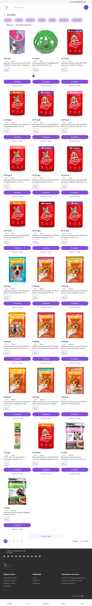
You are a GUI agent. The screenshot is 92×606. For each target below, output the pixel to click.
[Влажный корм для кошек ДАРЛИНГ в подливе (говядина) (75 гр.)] (46, 214)
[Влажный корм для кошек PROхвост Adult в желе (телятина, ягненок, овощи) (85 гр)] (74, 325)
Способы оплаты (10, 580)
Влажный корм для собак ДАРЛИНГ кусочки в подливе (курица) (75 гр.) (45, 458)
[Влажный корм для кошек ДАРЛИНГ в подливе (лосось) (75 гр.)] (17, 158)
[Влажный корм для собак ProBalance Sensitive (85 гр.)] (17, 491)
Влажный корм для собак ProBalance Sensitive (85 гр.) (17, 513)
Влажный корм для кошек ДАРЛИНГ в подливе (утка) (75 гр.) (74, 236)
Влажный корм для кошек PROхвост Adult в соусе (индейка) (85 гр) (17, 403)
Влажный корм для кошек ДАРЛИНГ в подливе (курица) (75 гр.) (17, 236)
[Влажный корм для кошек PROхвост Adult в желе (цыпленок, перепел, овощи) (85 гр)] (46, 380)
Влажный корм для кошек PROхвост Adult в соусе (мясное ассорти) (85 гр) (45, 347)
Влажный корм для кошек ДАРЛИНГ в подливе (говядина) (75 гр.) (45, 236)
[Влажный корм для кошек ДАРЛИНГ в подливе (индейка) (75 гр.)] (17, 103)
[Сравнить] (28, 35)
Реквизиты (37, 583)
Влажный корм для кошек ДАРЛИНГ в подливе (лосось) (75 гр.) (17, 181)
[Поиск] (12, 7)
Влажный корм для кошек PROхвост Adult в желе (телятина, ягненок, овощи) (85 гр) (74, 347)
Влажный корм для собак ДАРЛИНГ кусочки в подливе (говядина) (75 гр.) (74, 181)
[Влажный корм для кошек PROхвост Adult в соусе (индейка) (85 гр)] (17, 380)
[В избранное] (28, 31)
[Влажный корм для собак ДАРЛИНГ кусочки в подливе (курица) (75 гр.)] (46, 436)
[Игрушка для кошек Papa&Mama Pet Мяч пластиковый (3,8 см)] (46, 42)
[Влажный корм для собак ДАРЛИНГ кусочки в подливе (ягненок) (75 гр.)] (46, 103)
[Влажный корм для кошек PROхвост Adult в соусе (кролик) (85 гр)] (46, 269)
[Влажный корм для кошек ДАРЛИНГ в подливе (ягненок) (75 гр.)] (46, 158)
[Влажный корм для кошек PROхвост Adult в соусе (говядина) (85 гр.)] (74, 269)
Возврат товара (9, 583)
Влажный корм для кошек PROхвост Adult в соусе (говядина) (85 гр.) (74, 292)
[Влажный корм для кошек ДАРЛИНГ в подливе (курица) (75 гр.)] (17, 214)
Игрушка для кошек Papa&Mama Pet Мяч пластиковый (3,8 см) (45, 64)
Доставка (7, 586)
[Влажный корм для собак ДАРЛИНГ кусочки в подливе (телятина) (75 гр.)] (74, 103)
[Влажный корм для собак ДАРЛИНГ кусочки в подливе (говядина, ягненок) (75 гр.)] (74, 42)
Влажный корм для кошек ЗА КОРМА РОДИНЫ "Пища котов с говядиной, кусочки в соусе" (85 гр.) (17, 64)
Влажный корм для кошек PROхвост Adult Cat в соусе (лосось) (74, 403)
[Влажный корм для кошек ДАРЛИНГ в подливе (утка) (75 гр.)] (74, 214)
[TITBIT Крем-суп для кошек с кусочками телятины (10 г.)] (17, 436)
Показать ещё (46, 536)
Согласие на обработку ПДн (72, 580)
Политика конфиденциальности (73, 578)
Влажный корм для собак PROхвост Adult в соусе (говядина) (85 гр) (17, 292)
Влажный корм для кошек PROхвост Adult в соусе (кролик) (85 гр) (45, 292)
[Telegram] (5, 594)
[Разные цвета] (33, 76)
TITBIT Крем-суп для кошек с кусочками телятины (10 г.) (14, 458)
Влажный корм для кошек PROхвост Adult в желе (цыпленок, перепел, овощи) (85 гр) (45, 403)
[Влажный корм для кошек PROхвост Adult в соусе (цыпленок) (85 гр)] (17, 325)
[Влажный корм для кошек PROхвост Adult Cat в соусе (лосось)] (74, 380)
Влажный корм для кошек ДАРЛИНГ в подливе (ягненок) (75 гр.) (45, 181)
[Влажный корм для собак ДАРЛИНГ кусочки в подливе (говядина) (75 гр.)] (74, 158)
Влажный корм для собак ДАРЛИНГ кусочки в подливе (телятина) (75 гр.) (74, 126)
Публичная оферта (68, 583)
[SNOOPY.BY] (6, 7)
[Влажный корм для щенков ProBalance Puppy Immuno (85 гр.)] (74, 436)
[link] (5, 15)
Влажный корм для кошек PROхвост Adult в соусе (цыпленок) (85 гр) (17, 347)
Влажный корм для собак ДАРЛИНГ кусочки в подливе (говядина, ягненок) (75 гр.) (74, 64)
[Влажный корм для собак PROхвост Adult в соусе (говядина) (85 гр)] (17, 269)
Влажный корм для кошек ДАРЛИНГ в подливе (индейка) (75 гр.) (17, 125)
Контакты (36, 580)
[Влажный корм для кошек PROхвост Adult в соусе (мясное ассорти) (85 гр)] (46, 325)
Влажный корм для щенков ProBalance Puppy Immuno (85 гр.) (73, 458)
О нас (35, 578)
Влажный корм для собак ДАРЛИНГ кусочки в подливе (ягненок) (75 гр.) (45, 125)
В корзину (17, 82)
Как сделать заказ (10, 578)
